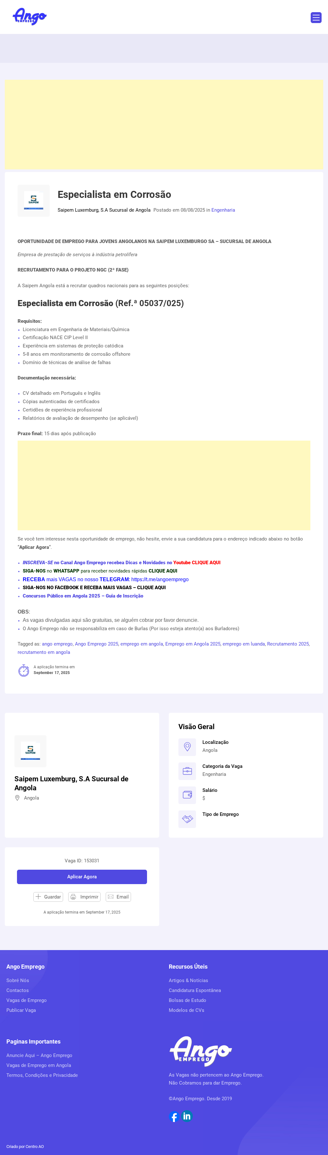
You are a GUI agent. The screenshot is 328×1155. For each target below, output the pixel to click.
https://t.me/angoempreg (158, 579)
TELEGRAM (113, 579)
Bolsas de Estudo (187, 1000)
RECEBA (34, 579)
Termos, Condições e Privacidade (42, 1075)
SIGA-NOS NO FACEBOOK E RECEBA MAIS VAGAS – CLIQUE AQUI (94, 587)
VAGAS (67, 579)
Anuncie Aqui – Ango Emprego (39, 1055)
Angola (209, 750)
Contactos (17, 990)
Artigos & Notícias (188, 980)
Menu (316, 17)
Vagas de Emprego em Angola (38, 1065)
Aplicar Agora (82, 877)
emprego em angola (141, 644)
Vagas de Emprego (26, 1000)
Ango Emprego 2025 (96, 644)
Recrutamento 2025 (288, 644)
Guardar (52, 897)
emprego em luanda (244, 644)
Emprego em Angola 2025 (192, 644)
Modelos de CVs (186, 1010)
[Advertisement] (164, 124)
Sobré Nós (17, 980)
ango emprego (57, 644)
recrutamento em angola (44, 652)
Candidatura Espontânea (195, 990)
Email (123, 897)
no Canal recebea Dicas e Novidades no (122, 562)
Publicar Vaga (21, 1010)
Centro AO (35, 1146)
